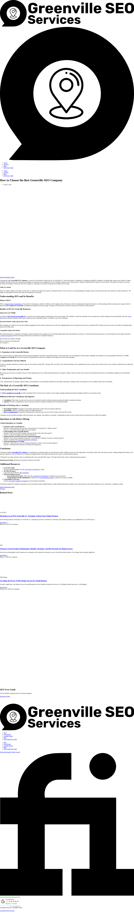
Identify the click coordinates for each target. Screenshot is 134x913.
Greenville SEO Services (7, 910)
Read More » (4, 522)
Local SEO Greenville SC (32, 469)
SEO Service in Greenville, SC (16, 316)
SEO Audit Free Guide (10, 739)
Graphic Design (8, 736)
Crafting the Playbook (6, 335)
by (15, 906)
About (5, 163)
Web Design (7, 734)
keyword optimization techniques (27, 439)
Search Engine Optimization (13, 304)
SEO (5, 733)
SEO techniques (24, 473)
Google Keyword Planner (40, 476)
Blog (5, 166)
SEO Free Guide (8, 168)
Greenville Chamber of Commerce (18, 481)
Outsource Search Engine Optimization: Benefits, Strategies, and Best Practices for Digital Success (36, 549)
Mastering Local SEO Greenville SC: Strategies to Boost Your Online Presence (29, 516)
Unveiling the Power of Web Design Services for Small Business (23, 581)
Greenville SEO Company (19, 452)
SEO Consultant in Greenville (11, 393)
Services (6, 164)
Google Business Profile (46, 477)
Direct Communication (11, 412)
